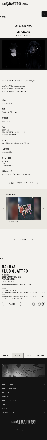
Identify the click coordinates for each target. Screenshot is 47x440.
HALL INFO (11, 304)
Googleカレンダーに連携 (24, 182)
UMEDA (29, 355)
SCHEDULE (5, 17)
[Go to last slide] (4, 208)
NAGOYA (17, 355)
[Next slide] (43, 208)
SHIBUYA (6, 355)
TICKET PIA (5, 163)
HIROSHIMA (41, 355)
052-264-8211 (9, 281)
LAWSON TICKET (7, 165)
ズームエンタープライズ (10, 174)
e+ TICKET (5, 161)
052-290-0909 (26, 174)
